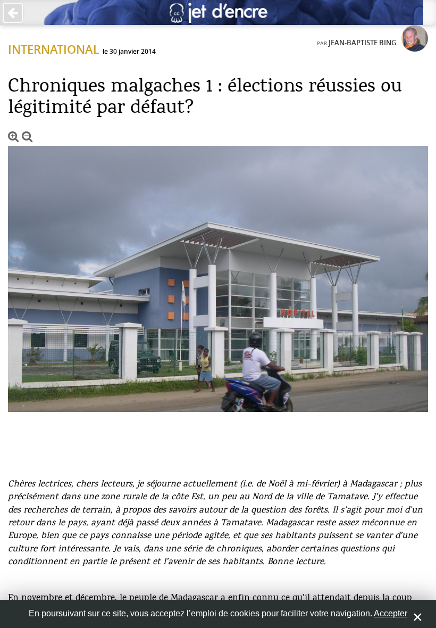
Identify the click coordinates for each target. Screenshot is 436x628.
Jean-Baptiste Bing (362, 42)
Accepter (390, 613)
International (53, 49)
